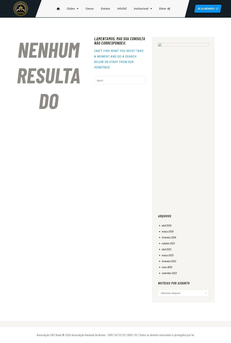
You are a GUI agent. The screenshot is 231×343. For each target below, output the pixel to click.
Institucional (141, 8)
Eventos (105, 8)
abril (166, 225)
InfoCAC (122, 8)
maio (167, 267)
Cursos (90, 8)
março (168, 231)
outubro (168, 243)
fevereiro (169, 237)
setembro (169, 273)
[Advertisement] (183, 155)
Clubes (71, 8)
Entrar (162, 8)
